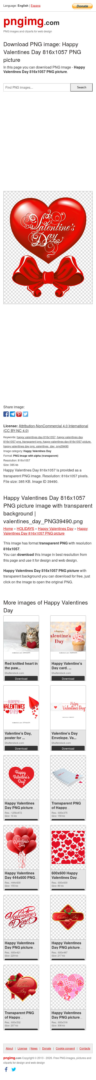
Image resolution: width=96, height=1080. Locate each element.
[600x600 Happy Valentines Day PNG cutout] (68, 847)
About (9, 1048)
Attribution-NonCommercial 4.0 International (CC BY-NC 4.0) (45, 428)
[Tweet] (25, 414)
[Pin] (19, 414)
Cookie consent (65, 1048)
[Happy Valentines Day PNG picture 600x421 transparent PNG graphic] (21, 917)
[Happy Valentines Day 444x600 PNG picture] (21, 847)
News (34, 1048)
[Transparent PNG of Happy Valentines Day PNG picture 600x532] (21, 987)
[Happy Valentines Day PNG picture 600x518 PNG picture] (68, 987)
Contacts (84, 1048)
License (22, 1048)
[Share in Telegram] (12, 414)
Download (21, 678)
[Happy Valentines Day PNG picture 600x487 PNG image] (68, 917)
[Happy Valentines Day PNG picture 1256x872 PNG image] (21, 777)
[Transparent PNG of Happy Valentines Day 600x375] (68, 777)
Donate (46, 1048)
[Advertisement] (48, 143)
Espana (35, 5)
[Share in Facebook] (6, 414)
